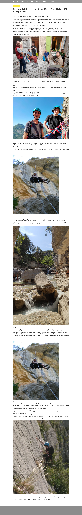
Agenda (44, 1)
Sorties (38, 1)
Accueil (12, 1)
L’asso (17, 1)
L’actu (32, 1)
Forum (22, 1)
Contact (23, 510)
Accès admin (51, 1)
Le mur (27, 1)
